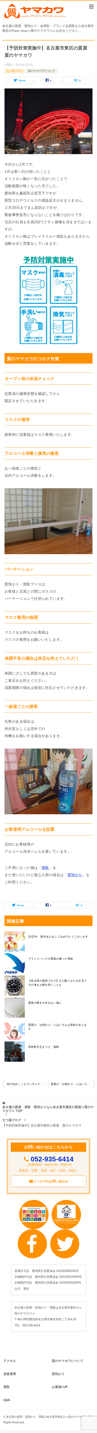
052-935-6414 (52, 1159)
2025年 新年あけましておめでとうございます (58, 936)
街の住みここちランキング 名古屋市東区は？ (27, 1084)
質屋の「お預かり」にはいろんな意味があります (57, 1026)
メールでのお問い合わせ (50, 1181)
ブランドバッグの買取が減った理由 (50, 958)
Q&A (6, 1400)
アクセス (9, 1361)
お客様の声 (60, 1387)
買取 (45, 868)
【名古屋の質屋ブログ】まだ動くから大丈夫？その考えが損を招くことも (57, 982)
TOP (48, 1109)
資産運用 (9, 1374)
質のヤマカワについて (41, 70)
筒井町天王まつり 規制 (43, 1046)
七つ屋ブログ (15, 70)
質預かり (74, 875)
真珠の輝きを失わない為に (45, 1002)
